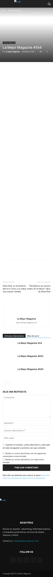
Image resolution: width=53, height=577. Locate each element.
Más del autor (33, 336)
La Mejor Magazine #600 (30, 369)
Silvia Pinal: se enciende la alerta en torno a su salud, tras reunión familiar (14, 289)
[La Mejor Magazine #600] (9, 372)
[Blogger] (13, 560)
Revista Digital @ (14, 10)
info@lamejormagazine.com (26, 541)
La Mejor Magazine (13, 52)
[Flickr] (26, 560)
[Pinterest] (18, 67)
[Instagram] (33, 560)
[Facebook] (5, 67)
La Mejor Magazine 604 (30, 343)
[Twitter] (11, 67)
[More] (30, 67)
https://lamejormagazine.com (26, 323)
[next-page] (8, 382)
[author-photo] (26, 315)
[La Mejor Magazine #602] (9, 359)
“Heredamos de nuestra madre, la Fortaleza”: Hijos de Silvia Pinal (38, 289)
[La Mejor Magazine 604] (9, 346)
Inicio (3, 10)
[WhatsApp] (24, 67)
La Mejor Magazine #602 (30, 356)
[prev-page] (4, 382)
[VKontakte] (40, 560)
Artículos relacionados (14, 336)
